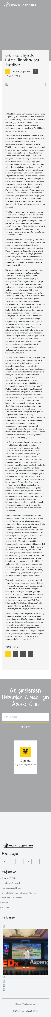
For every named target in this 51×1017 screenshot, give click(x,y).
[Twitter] (13, 861)
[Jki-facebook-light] (5, 861)
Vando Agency (28, 1004)
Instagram (8, 917)
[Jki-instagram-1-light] (29, 861)
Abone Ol (25, 726)
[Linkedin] (37, 861)
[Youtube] (21, 861)
